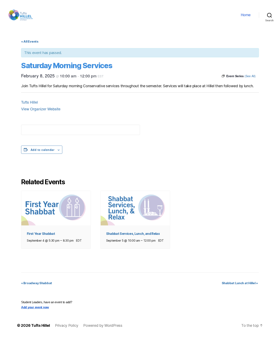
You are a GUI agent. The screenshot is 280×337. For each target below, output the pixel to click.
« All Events (30, 41)
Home (246, 15)
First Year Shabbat (41, 234)
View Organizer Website (40, 108)
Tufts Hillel (29, 102)
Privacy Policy (66, 325)
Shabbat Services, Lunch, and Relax (133, 234)
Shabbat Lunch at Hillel (240, 283)
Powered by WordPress (102, 325)
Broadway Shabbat (36, 283)
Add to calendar (42, 150)
